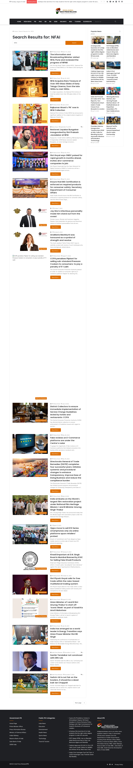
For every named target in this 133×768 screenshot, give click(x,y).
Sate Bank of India (15, 741)
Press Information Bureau (18, 729)
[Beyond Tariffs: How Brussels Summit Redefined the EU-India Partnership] (113, 120)
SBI (45, 21)
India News (27, 21)
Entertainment (43, 729)
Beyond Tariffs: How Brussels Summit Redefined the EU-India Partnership (113, 130)
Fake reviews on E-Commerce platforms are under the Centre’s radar (65, 440)
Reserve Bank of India (16, 738)
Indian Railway (14, 735)
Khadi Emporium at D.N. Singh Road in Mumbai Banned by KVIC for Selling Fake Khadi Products (66, 557)
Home (19, 21)
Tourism (78, 21)
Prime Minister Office (16, 726)
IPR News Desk (56, 52)
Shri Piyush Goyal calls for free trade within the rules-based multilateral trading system (65, 581)
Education (42, 726)
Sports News (43, 735)
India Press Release (57, 652)
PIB (35, 21)
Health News (43, 732)
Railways (63, 21)
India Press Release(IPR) (21, 764)
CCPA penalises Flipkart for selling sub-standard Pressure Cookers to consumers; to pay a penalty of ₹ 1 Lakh (66, 262)
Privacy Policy (119, 764)
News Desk (55, 127)
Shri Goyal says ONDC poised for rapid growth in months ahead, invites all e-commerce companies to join (66, 159)
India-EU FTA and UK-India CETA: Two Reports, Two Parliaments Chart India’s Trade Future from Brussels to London (98, 103)
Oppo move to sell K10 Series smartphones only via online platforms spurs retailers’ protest (64, 532)
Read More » (55, 73)
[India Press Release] (67, 11)
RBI (50, 21)
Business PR (87, 21)
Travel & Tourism (44, 741)
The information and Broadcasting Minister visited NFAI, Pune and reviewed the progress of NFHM (64, 58)
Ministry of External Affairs (18, 732)
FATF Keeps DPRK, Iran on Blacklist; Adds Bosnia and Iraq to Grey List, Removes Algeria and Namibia (68, 1)
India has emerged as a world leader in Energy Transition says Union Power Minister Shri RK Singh (66, 632)
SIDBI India (13, 744)
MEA (70, 21)
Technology (42, 738)
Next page (78, 703)
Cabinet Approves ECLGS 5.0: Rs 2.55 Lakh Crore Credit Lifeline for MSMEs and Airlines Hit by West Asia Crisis (97, 76)
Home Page (13, 723)
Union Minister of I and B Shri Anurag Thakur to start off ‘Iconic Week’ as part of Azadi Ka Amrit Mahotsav (66, 606)
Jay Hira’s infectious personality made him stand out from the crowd (66, 214)
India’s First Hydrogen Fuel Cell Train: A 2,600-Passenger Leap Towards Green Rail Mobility (113, 76)
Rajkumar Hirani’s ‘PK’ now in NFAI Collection (64, 109)
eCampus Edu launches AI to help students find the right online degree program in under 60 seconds (97, 51)
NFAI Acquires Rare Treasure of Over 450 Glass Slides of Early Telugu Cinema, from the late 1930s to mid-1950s (65, 85)
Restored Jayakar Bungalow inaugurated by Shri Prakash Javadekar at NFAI (64, 132)
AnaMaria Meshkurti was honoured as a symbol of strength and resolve (62, 237)
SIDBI (55, 21)
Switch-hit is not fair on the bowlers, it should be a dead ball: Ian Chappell (64, 680)
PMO (40, 21)
